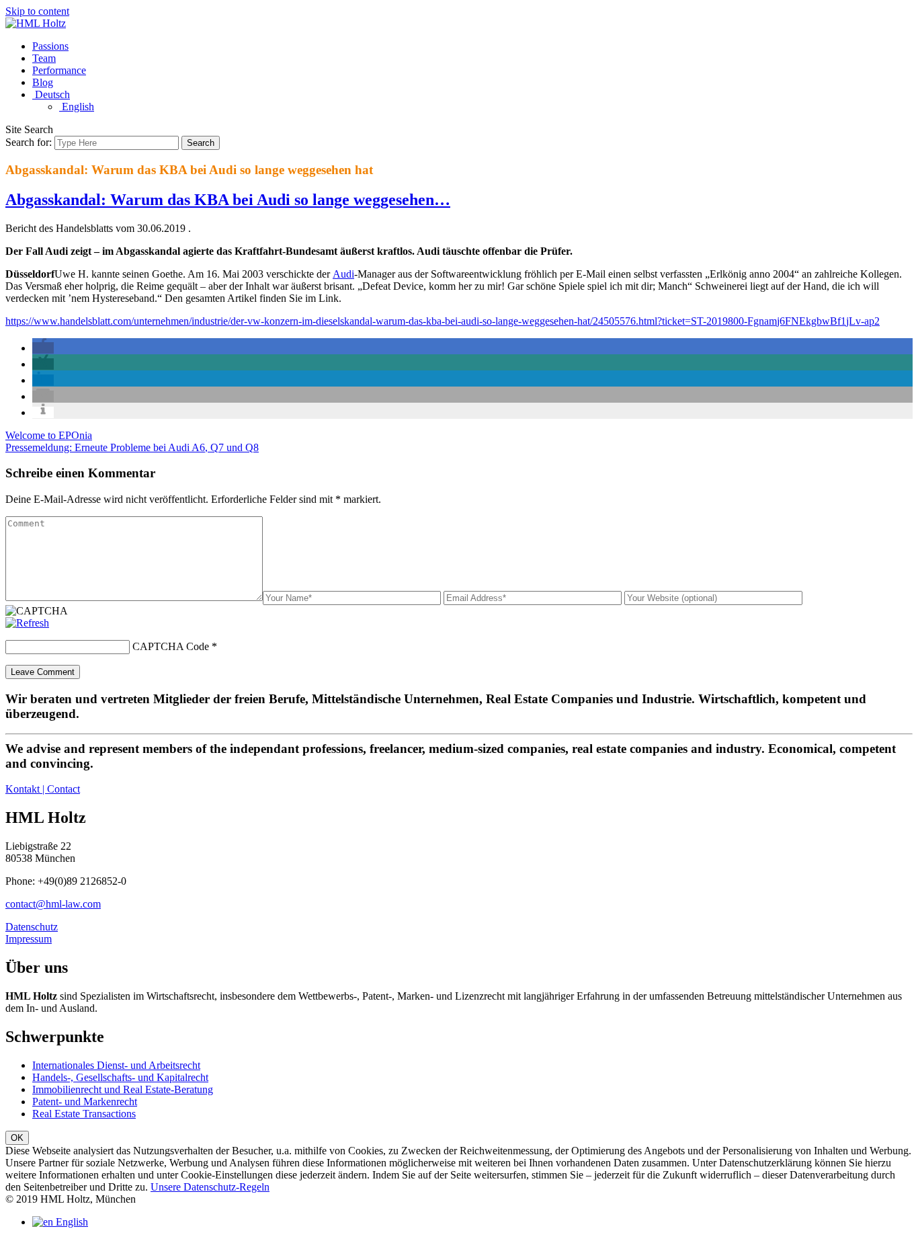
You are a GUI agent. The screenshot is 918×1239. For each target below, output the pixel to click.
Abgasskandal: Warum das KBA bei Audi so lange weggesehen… (227, 199)
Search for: (28, 142)
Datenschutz (31, 926)
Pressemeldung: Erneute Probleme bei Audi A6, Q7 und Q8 (132, 447)
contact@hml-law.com (53, 904)
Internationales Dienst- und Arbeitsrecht (116, 1065)
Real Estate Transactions (84, 1113)
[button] (43, 348)
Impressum (28, 939)
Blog (42, 82)
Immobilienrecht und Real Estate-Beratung (122, 1089)
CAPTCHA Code (170, 646)
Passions (50, 46)
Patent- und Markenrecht (84, 1101)
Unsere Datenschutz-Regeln (210, 1187)
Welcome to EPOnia (48, 435)
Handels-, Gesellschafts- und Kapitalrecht (120, 1077)
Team (44, 58)
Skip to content (37, 11)
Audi (343, 274)
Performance (59, 70)
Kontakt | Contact (42, 789)
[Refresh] (27, 623)
